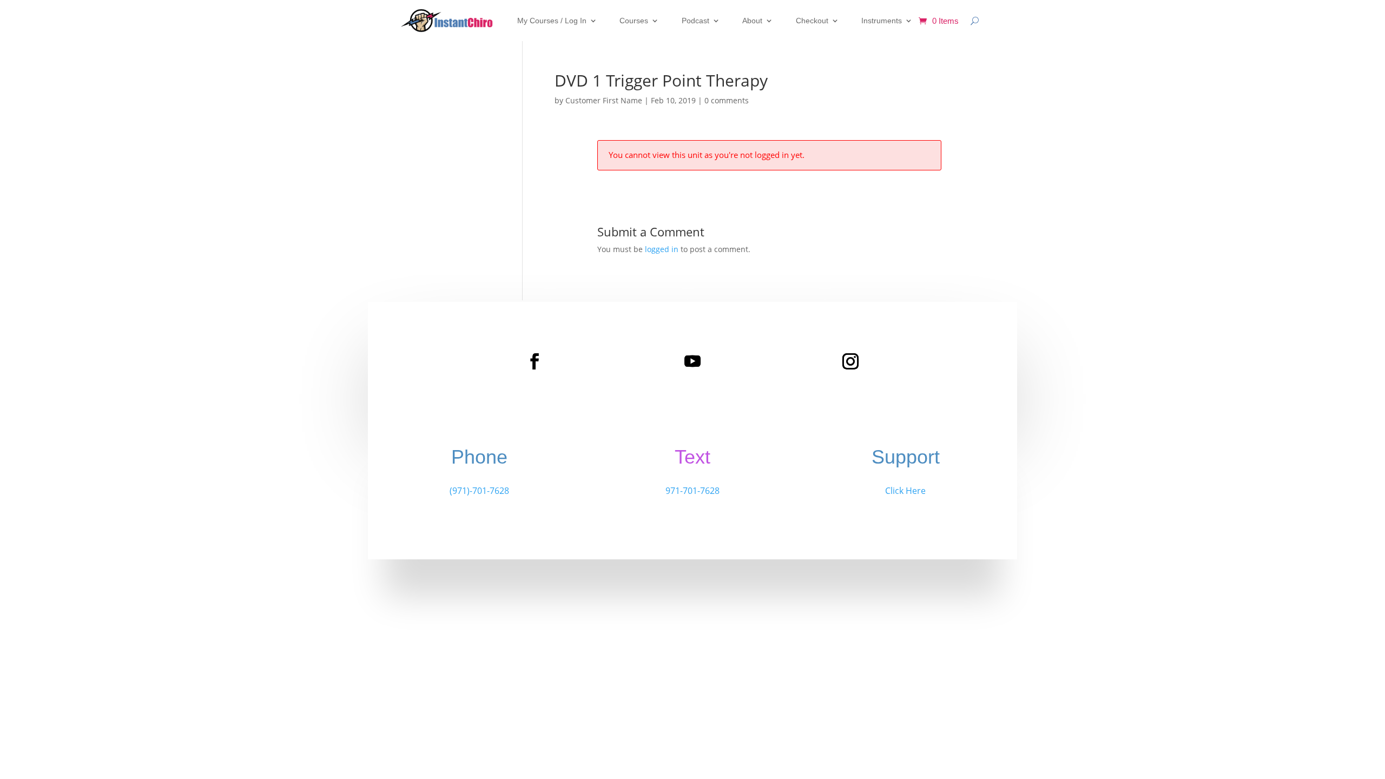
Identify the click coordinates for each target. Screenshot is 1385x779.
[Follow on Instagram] (850, 361)
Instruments (881, 20)
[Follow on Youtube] (692, 361)
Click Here (905, 491)
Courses (633, 20)
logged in (661, 249)
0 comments (726, 100)
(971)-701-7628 (479, 491)
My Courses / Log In (551, 20)
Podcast (695, 20)
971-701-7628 (692, 491)
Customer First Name (603, 100)
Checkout (812, 20)
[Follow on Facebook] (534, 361)
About (752, 20)
